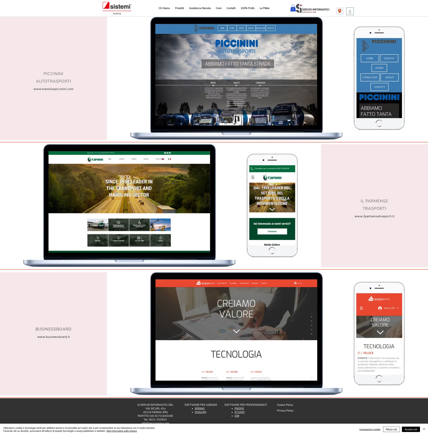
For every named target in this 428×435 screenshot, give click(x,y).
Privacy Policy (285, 410)
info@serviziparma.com (155, 423)
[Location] (339, 11)
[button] (179, 8)
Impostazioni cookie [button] (369, 429)
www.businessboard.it (53, 337)
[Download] (350, 11)
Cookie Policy (285, 405)
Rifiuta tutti (391, 429)
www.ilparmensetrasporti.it (374, 216)
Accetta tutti (411, 429)
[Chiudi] (424, 429)
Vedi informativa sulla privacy (121, 430)
